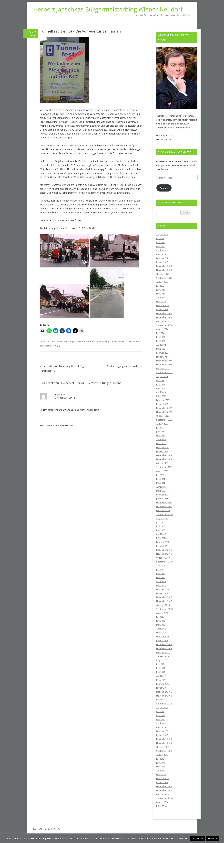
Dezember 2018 (164, 597)
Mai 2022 (160, 435)
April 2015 (161, 770)
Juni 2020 (160, 526)
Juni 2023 (160, 384)
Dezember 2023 (164, 360)
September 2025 (164, 277)
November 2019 (164, 553)
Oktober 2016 (163, 699)
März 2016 (161, 727)
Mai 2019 (160, 577)
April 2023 (161, 392)
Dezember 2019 (164, 549)
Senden (164, 188)
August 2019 (162, 565)
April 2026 (161, 250)
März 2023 (161, 396)
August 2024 (162, 329)
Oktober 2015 (163, 746)
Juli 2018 (160, 616)
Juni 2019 (160, 573)
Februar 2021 (162, 494)
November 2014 (164, 790)
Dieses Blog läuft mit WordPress (48, 829)
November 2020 (164, 506)
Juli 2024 (160, 333)
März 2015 (161, 774)
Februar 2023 (162, 400)
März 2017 (161, 679)
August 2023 (162, 376)
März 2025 (161, 301)
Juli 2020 (160, 522)
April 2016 (161, 723)
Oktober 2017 (163, 652)
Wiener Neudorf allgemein (91, 341)
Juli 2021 (160, 474)
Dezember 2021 (164, 455)
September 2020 (164, 514)
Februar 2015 (162, 778)
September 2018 (164, 608)
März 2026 (161, 254)
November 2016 (164, 695)
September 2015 (164, 750)
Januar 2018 (162, 640)
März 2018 (161, 632)
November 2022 (164, 411)
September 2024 (164, 325)
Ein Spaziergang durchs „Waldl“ (124, 366)
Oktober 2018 (163, 605)
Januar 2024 (162, 356)
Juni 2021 (160, 478)
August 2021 (162, 471)
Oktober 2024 (163, 321)
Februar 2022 (162, 447)
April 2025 (161, 297)
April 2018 (161, 628)
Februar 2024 (162, 352)
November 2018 (164, 601)
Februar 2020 (162, 541)
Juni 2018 (160, 620)
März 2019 (161, 585)
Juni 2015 (160, 762)
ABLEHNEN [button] (212, 838)
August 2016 (162, 707)
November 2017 (164, 648)
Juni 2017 (160, 668)
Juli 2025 (160, 285)
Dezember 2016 (164, 691)
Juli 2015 (160, 758)
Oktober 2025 (163, 273)
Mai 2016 (160, 719)
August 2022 (162, 423)
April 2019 (161, 581)
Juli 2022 (160, 427)
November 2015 (164, 743)
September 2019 (164, 561)
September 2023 (164, 372)
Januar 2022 (162, 451)
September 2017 (164, 656)
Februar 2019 (162, 589)
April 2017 (161, 675)
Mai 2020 (160, 530)
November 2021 (164, 459)
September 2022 (164, 419)
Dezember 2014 (164, 786)
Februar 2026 (162, 258)
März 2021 (161, 490)
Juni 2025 (160, 289)
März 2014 (161, 806)
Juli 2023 (160, 380)
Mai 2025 (160, 293)
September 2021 (164, 467)
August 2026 (162, 234)
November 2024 (164, 317)
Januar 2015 (162, 782)
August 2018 (162, 612)
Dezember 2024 (164, 313)
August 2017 (162, 660)
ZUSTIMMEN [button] (197, 838)
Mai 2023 (160, 388)
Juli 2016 (160, 711)
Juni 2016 (160, 715)
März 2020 (161, 538)
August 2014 (162, 802)
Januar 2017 (162, 687)
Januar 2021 (162, 498)
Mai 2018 (160, 624)
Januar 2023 (162, 404)
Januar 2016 (162, 735)
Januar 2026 (162, 262)
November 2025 (164, 270)
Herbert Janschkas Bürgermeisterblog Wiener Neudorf (108, 9)
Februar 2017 (162, 683)
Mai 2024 (160, 340)
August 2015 (162, 754)
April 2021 (161, 486)
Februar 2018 (162, 636)
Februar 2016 (162, 731)
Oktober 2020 (163, 510)
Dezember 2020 (164, 502)
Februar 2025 (162, 305)
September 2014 (164, 798)
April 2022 (161, 439)
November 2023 (164, 364)
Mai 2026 (160, 246)
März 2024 (161, 348)
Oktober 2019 (163, 557)
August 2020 (162, 518)
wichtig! (48, 345)
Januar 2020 (162, 545)
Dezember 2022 (164, 407)
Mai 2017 (160, 672)
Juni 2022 (160, 431)
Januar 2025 (162, 309)
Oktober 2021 (163, 463)
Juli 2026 (160, 238)
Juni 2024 (160, 337)
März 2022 (161, 443)
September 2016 (164, 703)
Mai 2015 (160, 766)
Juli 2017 (160, 664)
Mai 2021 (160, 482)
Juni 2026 (160, 242)
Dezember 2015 (164, 739)
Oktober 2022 (163, 415)
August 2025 (162, 281)
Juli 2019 (160, 569)
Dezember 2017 (164, 644)
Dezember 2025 (164, 266)
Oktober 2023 (163, 368)
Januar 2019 (162, 593)
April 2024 (161, 344)
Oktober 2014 (163, 794)
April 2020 (161, 534)
